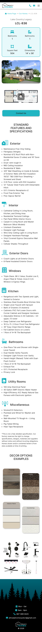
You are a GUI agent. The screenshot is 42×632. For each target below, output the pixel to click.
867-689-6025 (22, 614)
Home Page (11, 13)
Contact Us (21, 113)
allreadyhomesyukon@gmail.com (22, 618)
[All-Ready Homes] (7, 5)
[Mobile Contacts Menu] (32, 5)
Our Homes (23, 13)
